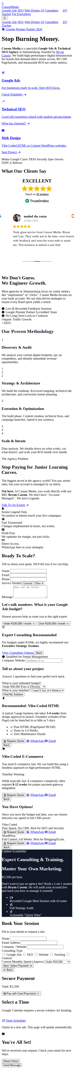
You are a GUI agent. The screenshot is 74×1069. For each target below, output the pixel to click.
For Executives (21, 14)
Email (5, 575)
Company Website (13, 660)
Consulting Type (12, 950)
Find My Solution (13, 694)
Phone (6, 579)
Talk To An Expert (14, 505)
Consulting (51, 10)
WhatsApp (37, 740)
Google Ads (9, 10)
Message (7, 597)
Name (5, 571)
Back (39, 652)
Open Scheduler (15, 1020)
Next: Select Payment (16, 965)
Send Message (12, 1065)
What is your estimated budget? (21, 683)
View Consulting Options (18, 652)
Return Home (10, 1061)
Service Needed (12, 583)
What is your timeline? (16, 690)
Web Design (32, 10)
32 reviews (42, 194)
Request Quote (15, 741)
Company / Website (14, 946)
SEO (21, 10)
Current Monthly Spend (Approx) (23, 961)
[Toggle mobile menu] (4, 18)
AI (42, 10)
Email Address (11, 942)
